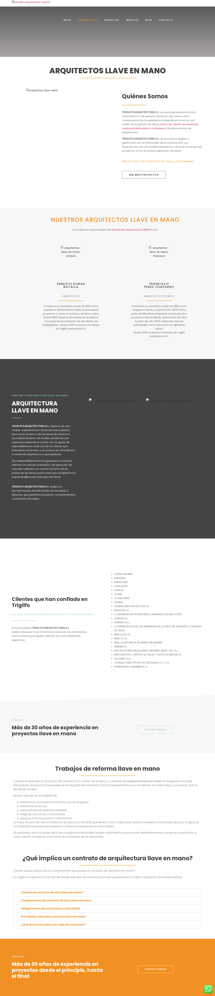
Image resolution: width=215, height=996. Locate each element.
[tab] (107, 892)
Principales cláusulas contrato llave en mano (53, 916)
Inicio (67, 20)
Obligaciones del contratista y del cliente (50, 908)
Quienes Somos (88, 20)
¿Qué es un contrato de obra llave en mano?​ (52, 892)
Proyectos (111, 20)
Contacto (166, 20)
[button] (144, 175)
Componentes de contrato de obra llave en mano (56, 900)
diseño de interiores (185, 124)
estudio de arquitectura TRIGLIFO (131, 229)
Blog (148, 20)
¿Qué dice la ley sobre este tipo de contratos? (53, 925)
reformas (166, 124)
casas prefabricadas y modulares (143, 128)
